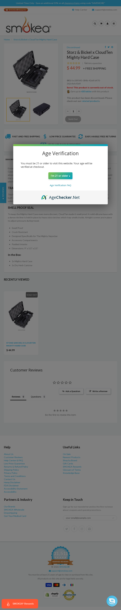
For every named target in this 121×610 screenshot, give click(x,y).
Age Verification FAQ (60, 185)
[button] (112, 601)
